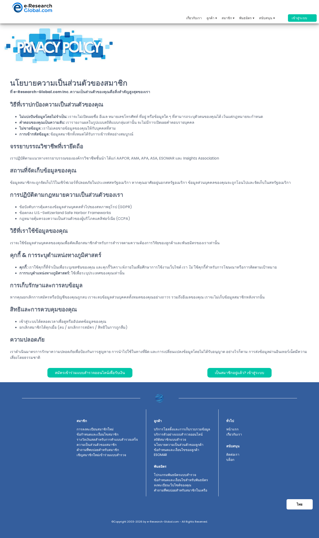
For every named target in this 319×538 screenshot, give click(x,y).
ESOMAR (160, 454)
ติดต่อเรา (232, 454)
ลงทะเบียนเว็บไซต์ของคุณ (172, 485)
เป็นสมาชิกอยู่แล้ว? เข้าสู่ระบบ (239, 372)
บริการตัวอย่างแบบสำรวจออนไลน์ (178, 434)
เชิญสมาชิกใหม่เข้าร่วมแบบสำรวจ (101, 455)
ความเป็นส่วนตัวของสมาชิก (97, 444)
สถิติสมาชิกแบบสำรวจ (170, 439)
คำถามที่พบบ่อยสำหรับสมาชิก (98, 449)
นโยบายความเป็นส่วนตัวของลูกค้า (178, 444)
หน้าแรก (232, 429)
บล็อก (230, 459)
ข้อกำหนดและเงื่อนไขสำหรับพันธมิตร (181, 480)
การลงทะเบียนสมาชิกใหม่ (95, 429)
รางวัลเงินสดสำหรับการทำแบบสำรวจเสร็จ (107, 439)
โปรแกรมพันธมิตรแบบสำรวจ (175, 475)
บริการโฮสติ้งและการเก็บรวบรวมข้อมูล (182, 429)
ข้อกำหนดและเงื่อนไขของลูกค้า (176, 449)
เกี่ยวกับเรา (194, 18)
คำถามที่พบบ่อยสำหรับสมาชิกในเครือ (180, 490)
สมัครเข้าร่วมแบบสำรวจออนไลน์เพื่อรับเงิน (90, 372)
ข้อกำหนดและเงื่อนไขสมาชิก (97, 434)
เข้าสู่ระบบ (300, 18)
